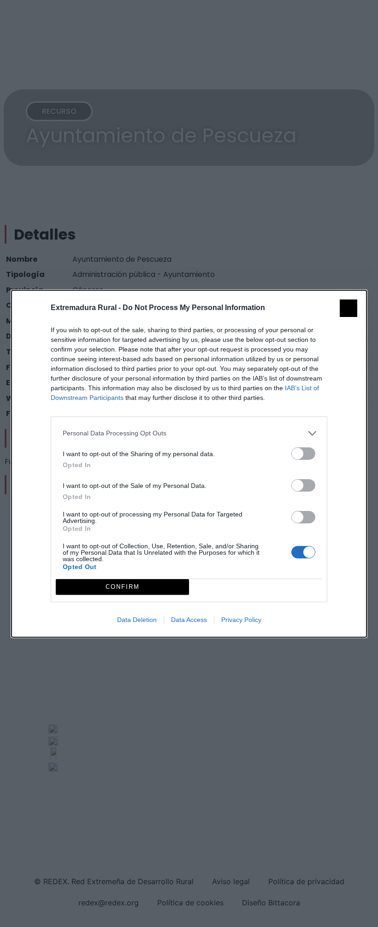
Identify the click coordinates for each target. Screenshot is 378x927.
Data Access (189, 619)
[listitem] (189, 433)
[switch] (303, 453)
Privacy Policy (241, 619)
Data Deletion (137, 619)
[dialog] (189, 463)
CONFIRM (123, 586)
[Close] (348, 308)
